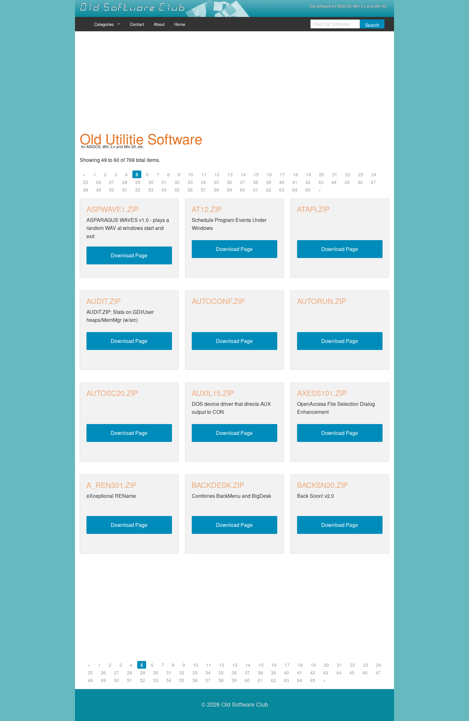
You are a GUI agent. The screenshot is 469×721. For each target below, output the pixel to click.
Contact (137, 24)
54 (164, 189)
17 (282, 174)
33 (190, 182)
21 (334, 174)
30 (150, 182)
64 (294, 189)
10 (190, 174)
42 (307, 182)
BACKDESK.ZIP (218, 485)
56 (190, 189)
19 (308, 174)
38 (255, 182)
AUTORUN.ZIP (321, 301)
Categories (104, 24)
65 (307, 189)
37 (242, 182)
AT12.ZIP (207, 209)
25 (85, 182)
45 (347, 182)
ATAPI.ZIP (313, 209)
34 (203, 182)
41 (294, 182)
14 (243, 174)
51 (124, 189)
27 (111, 182)
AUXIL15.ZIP (213, 393)
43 (321, 182)
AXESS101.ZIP (321, 393)
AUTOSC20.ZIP (112, 393)
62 (268, 189)
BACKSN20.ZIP (322, 485)
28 (124, 182)
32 (177, 182)
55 (177, 189)
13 (230, 174)
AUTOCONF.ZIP (218, 301)
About (159, 24)
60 (242, 189)
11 (203, 174)
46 (360, 182)
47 (373, 182)
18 (295, 174)
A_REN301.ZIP (111, 485)
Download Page (129, 255)
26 (98, 182)
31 (164, 182)
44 (334, 182)
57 (203, 189)
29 (137, 182)
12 (217, 174)
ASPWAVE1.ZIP (112, 209)
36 (229, 182)
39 (268, 182)
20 (321, 174)
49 (98, 189)
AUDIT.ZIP (103, 301)
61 (255, 189)
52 (137, 189)
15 (256, 174)
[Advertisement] (234, 81)
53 (150, 189)
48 (85, 189)
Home (179, 24)
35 (216, 182)
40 (281, 182)
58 (216, 189)
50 (111, 189)
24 (373, 174)
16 (269, 174)
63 (281, 189)
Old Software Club (132, 7)
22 (347, 174)
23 (360, 174)
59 (229, 189)
